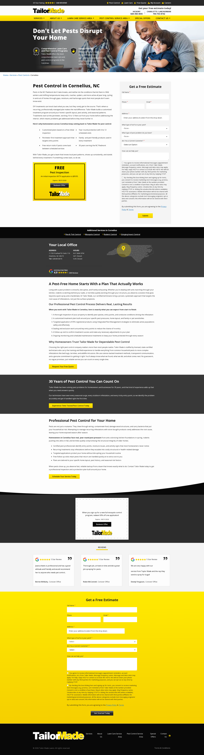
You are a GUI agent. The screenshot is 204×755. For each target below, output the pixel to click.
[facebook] (169, 735)
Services (38, 18)
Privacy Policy (111, 705)
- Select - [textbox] (71, 641)
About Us (55, 18)
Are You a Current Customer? (132, 141)
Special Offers (142, 18)
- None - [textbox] (126, 128)
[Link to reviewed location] (53, 559)
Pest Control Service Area (113, 18)
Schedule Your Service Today (64, 476)
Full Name (125, 92)
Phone (124, 102)
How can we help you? (130, 151)
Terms (131, 209)
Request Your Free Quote (63, 366)
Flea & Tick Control (73, 234)
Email (148, 102)
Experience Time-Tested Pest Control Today (70, 405)
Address (125, 113)
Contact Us (162, 18)
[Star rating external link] (67, 3)
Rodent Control (110, 234)
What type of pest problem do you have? (137, 133)
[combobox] (145, 128)
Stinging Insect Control (130, 234)
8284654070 (57, 259)
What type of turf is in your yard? (134, 125)
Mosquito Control (92, 234)
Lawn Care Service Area (80, 18)
